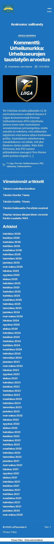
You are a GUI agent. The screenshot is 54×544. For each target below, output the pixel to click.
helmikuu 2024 (12, 353)
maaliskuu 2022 (12, 448)
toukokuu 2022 (12, 440)
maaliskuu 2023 (12, 399)
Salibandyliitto (24, 166)
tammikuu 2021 (12, 506)
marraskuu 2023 (13, 366)
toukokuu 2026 (12, 242)
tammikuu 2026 (12, 258)
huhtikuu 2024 (11, 345)
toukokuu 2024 (12, 341)
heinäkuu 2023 (12, 382)
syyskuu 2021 (11, 473)
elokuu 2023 (10, 378)
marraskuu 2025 (13, 266)
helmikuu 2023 (12, 403)
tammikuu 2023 (12, 407)
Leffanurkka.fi (18, 527)
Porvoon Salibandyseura (26, 163)
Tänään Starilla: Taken (16, 195)
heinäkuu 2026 (12, 233)
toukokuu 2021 (11, 489)
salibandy (11, 166)
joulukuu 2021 (11, 461)
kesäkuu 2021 (11, 485)
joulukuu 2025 (11, 262)
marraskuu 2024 (13, 316)
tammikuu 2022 (12, 456)
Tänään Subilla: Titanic (16, 201)
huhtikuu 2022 (11, 444)
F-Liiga (10, 163)
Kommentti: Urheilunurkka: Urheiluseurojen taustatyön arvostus (27, 51)
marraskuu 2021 (12, 465)
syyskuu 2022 (11, 423)
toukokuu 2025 (12, 291)
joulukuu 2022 (11, 411)
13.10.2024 (43, 66)
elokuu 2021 (10, 477)
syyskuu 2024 (11, 324)
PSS (41, 163)
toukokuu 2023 (12, 390)
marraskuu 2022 (13, 415)
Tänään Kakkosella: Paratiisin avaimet (25, 208)
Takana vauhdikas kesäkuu (19, 188)
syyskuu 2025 (11, 275)
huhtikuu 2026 (11, 246)
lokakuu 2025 (11, 270)
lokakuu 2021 (11, 469)
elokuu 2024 (10, 328)
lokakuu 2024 (11, 320)
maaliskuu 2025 (12, 299)
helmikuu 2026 (12, 254)
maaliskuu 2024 (12, 349)
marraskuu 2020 (13, 514)
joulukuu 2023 (11, 361)
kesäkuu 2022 (11, 436)
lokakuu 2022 (11, 419)
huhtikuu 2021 (11, 494)
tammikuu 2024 (12, 357)
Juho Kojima (26, 66)
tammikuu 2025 (12, 308)
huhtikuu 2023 (11, 394)
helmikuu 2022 (11, 452)
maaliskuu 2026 (12, 250)
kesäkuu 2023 (11, 386)
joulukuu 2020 (11, 510)
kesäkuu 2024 (11, 337)
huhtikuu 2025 (11, 295)
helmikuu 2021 (11, 502)
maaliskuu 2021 (12, 498)
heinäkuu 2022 (11, 432)
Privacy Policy (10, 532)
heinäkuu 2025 (12, 283)
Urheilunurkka (27, 35)
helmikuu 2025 (12, 304)
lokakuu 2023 (11, 370)
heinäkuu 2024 (12, 332)
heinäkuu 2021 (11, 481)
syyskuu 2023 (11, 374)
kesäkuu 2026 (11, 237)
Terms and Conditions (33, 540)
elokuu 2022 (10, 427)
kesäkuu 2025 (11, 287)
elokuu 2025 (10, 279)
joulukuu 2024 (11, 312)
